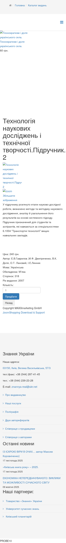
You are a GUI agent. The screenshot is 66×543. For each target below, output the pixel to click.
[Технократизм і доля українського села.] (18, 35)
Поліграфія (12, 411)
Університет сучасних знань (22, 508)
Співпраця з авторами (18, 437)
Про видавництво (15, 395)
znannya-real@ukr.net (24, 386)
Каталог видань (37, 5)
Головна (20, 5)
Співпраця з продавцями (20, 428)
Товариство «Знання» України (23, 501)
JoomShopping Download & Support (24, 312)
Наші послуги (13, 403)
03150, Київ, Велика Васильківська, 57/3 (27, 368)
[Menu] (61, 22)
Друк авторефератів (17, 420)
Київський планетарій (18, 516)
